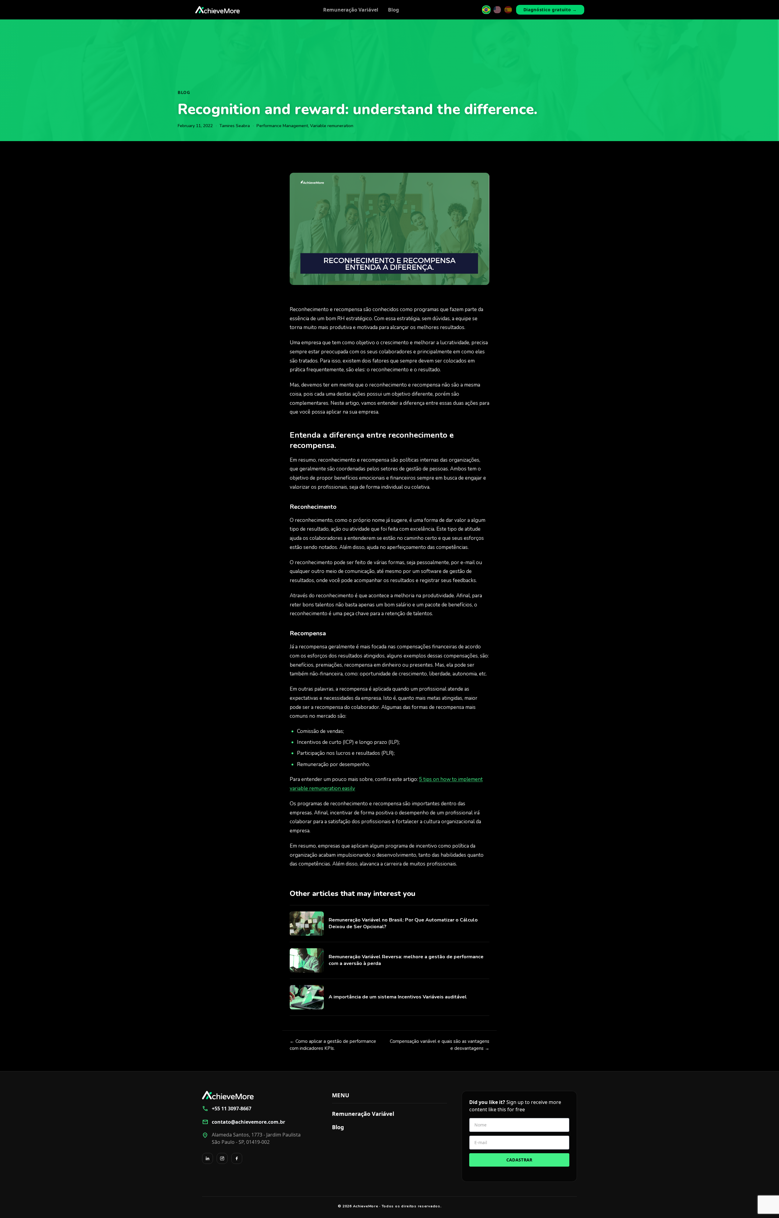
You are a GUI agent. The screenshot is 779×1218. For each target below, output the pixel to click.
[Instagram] (222, 1158)
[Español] (508, 9)
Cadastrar (519, 1160)
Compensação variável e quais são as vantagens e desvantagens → (439, 1044)
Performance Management (282, 126)
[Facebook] (236, 1158)
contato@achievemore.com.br (243, 1122)
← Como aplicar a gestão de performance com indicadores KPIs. (333, 1044)
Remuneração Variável (350, 9)
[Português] (486, 9)
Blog (393, 9)
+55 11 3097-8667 (226, 1108)
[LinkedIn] (207, 1158)
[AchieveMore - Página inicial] (217, 9)
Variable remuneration (331, 126)
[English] (497, 9)
